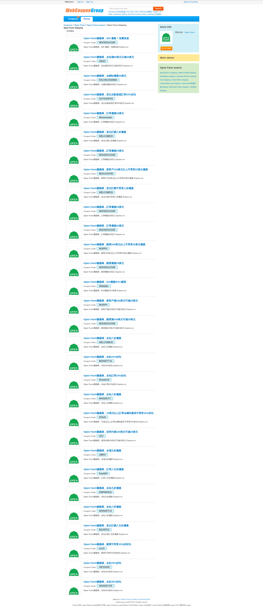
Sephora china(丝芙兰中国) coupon (99, 605)
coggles (156, 12)
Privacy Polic (145, 599)
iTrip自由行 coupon (150, 605)
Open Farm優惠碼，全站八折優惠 (102, 338)
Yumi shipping (165, 80)
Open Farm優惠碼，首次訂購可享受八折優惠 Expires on (108, 197)
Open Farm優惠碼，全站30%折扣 (102, 581)
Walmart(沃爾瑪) (146, 12)
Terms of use (125, 599)
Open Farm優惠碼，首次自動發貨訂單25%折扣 (110, 94)
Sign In (81, 2)
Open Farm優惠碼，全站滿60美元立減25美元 (109, 57)
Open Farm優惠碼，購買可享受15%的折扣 (107, 544)
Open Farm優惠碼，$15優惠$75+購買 (105, 282)
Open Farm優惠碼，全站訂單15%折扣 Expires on (105, 384)
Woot (137, 12)
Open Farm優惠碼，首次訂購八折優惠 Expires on (105, 141)
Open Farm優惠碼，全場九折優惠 (102, 450)
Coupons (73, 19)
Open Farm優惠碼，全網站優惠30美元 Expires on (105, 84)
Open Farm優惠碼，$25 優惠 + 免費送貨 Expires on (106, 47)
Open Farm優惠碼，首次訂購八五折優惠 (106, 525)
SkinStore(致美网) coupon (166, 605)
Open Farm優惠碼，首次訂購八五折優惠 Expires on (106, 534)
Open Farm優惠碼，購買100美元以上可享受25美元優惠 (114, 244)
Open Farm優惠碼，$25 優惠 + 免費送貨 (106, 38)
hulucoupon (84, 9)
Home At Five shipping (180, 80)
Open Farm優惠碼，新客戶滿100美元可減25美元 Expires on (110, 309)
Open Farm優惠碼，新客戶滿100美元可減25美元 (111, 300)
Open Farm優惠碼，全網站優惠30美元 (105, 75)
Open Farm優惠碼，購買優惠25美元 (104, 263)
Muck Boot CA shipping (168, 73)
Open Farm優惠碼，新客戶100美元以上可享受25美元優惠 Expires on (113, 178)
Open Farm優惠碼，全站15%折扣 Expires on (103, 365)
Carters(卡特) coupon (79, 605)
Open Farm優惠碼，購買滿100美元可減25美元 (109, 319)
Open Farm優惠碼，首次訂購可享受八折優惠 (109, 188)
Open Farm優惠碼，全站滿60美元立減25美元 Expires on (108, 66)
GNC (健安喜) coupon (183, 605)
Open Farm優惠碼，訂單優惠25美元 (104, 113)
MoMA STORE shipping (187, 73)
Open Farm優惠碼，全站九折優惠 (102, 488)
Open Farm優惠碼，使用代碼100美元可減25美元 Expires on (110, 440)
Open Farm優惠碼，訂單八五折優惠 (104, 469)
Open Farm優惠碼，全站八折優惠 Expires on (103, 347)
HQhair (124, 14)
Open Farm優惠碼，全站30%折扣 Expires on (103, 590)
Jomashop (117, 14)
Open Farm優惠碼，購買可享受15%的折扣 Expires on (107, 553)
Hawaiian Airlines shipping (186, 76)
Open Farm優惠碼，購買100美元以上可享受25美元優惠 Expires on (112, 253)
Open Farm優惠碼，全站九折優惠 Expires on (103, 497)
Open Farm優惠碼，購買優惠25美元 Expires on (104, 272)
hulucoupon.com (122, 602)
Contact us (135, 599)
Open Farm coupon (96, 25)
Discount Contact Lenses (137, 14)
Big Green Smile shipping (179, 87)
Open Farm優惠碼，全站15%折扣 (102, 356)
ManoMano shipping (167, 76)
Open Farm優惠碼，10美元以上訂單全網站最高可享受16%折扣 (119, 413)
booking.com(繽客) (154, 14)
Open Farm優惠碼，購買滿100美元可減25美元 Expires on (109, 328)
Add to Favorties (191, 2)
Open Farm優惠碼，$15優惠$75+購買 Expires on (105, 290)
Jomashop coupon (117, 605)
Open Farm (80, 25)
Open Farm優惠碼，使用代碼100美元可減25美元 (111, 431)
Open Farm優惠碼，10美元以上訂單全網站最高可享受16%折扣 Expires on (116, 422)
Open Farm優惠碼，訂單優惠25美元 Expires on (104, 122)
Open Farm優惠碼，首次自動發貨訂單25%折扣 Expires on (109, 103)
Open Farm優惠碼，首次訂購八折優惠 (105, 132)
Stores (86, 19)
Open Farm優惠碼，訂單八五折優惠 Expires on (104, 478)
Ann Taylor (130, 12)
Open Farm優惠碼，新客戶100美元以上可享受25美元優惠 (116, 169)
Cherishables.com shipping (170, 83)
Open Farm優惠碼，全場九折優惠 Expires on (103, 459)
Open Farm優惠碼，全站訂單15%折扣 (105, 375)
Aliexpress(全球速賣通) (117, 12)
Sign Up (89, 2)
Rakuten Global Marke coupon (133, 605)
